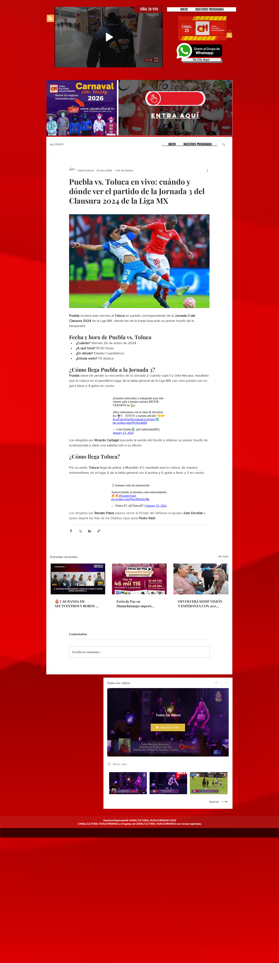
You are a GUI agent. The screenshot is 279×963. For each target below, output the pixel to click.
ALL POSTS (56, 144)
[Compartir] (216, 682)
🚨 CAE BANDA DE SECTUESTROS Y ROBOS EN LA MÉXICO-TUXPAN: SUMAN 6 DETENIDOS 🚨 (77, 603)
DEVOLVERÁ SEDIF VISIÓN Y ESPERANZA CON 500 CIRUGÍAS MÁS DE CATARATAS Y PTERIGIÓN (200, 603)
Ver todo (223, 556)
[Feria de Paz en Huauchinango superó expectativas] (139, 579)
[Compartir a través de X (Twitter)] (80, 531)
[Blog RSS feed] (50, 18)
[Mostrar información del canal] (225, 682)
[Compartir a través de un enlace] (99, 531)
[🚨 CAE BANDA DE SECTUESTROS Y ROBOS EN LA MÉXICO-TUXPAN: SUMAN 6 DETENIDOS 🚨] (77, 579)
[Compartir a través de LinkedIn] (89, 531)
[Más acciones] (207, 170)
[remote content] (139, 416)
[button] (209, 9)
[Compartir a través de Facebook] (71, 531)
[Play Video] (128, 783)
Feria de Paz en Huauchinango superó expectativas (134, 603)
